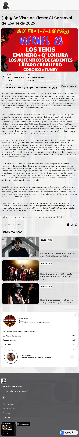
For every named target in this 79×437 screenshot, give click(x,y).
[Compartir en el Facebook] (68, 225)
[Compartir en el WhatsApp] (76, 225)
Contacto (7, 417)
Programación (9, 408)
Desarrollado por (6, 433)
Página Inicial (9, 404)
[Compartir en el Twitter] (72, 225)
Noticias (6, 413)
